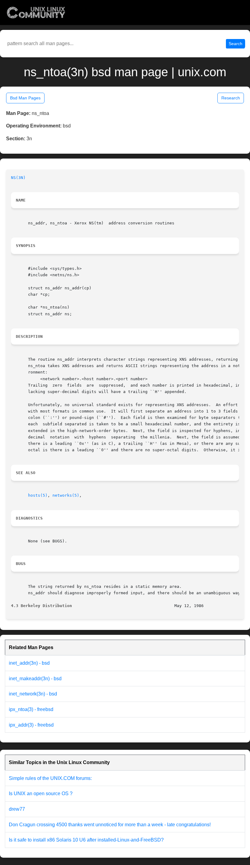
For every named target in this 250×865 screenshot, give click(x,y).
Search (235, 43)
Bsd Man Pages (25, 97)
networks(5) (65, 495)
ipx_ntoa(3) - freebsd (31, 709)
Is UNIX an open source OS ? (41, 793)
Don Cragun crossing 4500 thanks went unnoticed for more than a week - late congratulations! (110, 824)
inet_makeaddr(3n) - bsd (35, 678)
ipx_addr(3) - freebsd (31, 724)
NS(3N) (18, 177)
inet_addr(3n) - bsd (29, 663)
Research (230, 97)
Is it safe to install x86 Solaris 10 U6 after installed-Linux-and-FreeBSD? (86, 839)
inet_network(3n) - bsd (33, 693)
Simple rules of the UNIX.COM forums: (50, 778)
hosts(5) (38, 495)
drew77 (17, 809)
